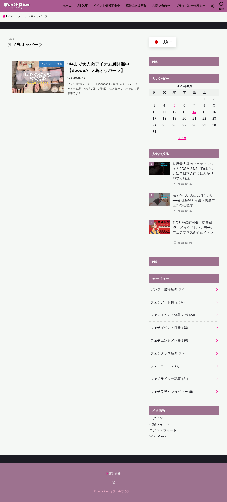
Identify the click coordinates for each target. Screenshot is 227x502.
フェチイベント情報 (169, 327)
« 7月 (182, 138)
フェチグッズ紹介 (168, 353)
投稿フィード (159, 424)
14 (194, 112)
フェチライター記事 (169, 379)
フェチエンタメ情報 (169, 340)
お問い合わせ (161, 5)
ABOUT (82, 5)
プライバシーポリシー (191, 5)
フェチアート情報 (168, 302)
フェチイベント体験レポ (173, 315)
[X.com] (212, 6)
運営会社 (115, 473)
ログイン (156, 418)
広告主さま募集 (136, 5)
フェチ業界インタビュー (172, 391)
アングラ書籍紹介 (168, 289)
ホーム (67, 5)
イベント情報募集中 (106, 5)
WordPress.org (160, 436)
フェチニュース (165, 366)
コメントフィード (163, 430)
